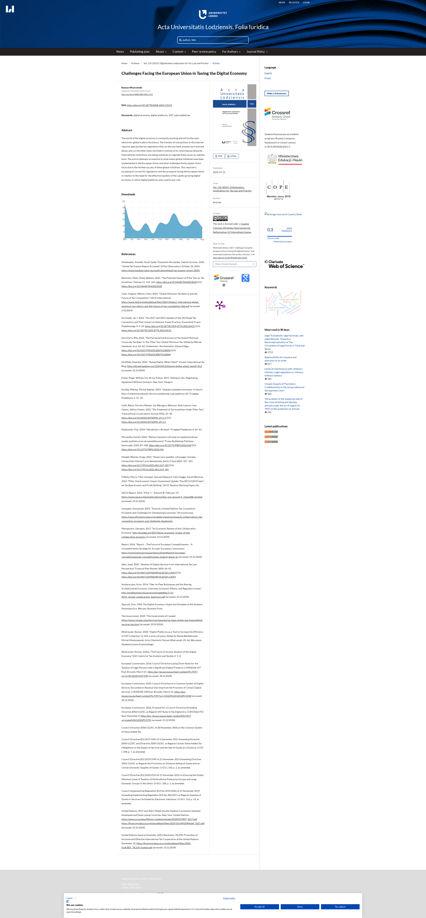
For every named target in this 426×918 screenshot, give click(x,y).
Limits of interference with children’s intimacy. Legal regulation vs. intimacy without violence (284, 372)
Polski (268, 78)
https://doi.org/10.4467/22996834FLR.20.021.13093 (148, 572)
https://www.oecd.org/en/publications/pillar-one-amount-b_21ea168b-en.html (161, 496)
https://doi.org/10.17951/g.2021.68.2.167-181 (145, 465)
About (160, 51)
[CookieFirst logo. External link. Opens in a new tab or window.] (67, 901)
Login (306, 2)
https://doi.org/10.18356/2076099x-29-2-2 (143, 417)
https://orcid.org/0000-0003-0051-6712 (137, 94)
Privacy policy (229, 898)
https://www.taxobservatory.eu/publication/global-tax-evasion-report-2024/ (160, 270)
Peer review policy (204, 51)
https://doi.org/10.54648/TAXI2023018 (176, 282)
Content (178, 51)
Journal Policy (256, 51)
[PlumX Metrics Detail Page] (220, 305)
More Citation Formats (226, 264)
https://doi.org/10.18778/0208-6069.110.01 (149, 105)
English (268, 73)
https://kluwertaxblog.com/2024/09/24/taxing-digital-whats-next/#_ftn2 (164, 366)
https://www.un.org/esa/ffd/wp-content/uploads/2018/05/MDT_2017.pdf (159, 819)
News (120, 51)
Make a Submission (276, 93)
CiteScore (287, 229)
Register (294, 2)
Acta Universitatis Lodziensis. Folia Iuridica (213, 26)
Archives (135, 63)
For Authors (230, 51)
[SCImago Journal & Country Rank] (283, 214)
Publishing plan (139, 51)
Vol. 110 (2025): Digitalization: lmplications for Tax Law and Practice (176, 63)
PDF (220, 156)
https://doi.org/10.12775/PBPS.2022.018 (170, 445)
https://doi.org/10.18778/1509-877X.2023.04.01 (170, 326)
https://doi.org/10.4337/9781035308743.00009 (146, 350)
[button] (71, 898)
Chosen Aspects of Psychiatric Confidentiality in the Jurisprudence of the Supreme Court (284, 387)
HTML (233, 156)
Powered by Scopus (283, 241)
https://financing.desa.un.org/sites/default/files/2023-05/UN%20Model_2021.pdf (163, 823)
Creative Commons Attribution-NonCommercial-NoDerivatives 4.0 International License (232, 228)
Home (124, 63)
